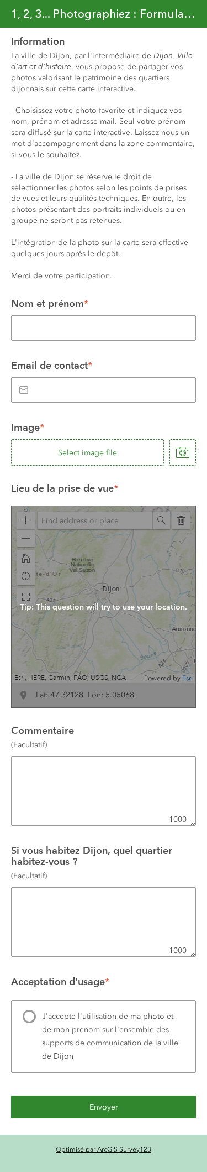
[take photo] (182, 452)
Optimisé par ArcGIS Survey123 (103, 1149)
